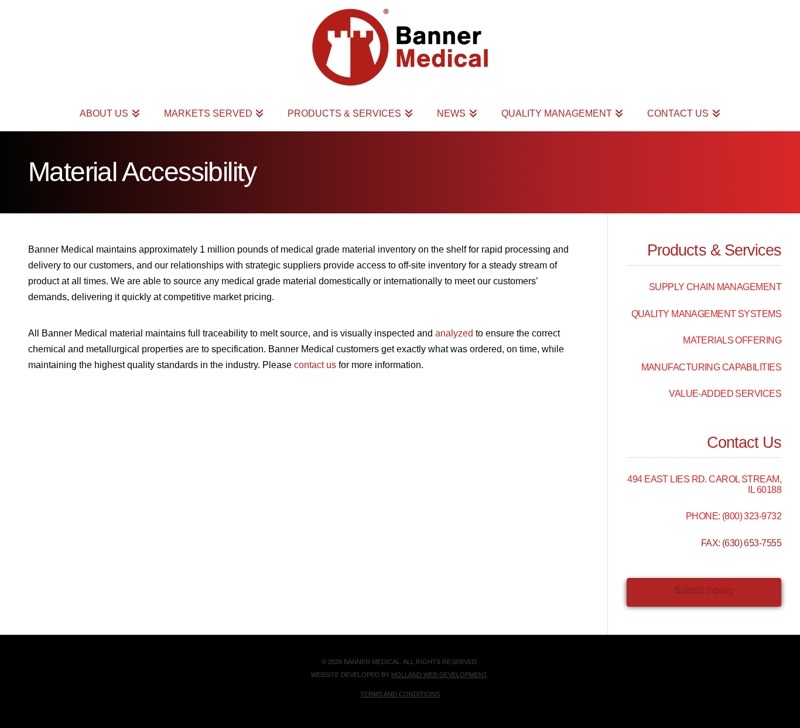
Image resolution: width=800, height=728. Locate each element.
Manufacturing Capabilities (711, 367)
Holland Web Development (439, 674)
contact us (315, 365)
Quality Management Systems (706, 314)
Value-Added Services (725, 394)
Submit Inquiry (704, 589)
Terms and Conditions (400, 694)
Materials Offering (732, 340)
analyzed (454, 333)
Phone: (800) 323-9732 (733, 516)
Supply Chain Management (715, 287)
